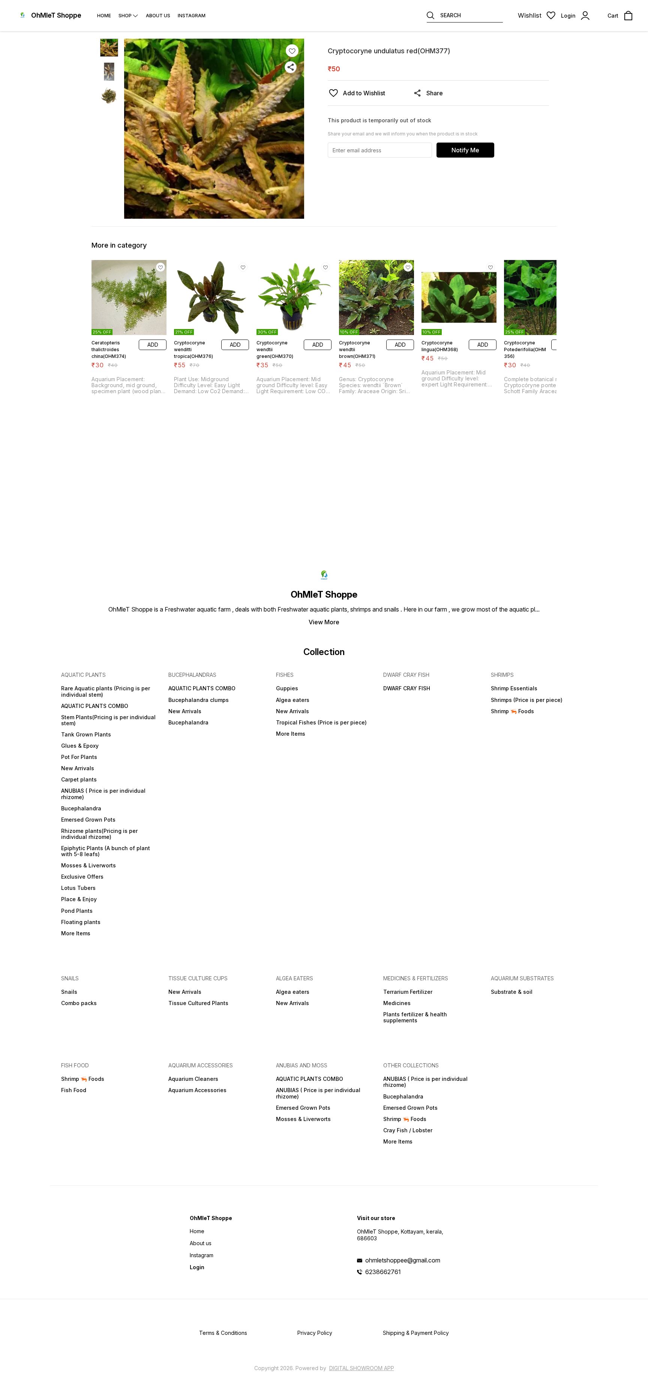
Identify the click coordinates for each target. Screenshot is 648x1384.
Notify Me (465, 150)
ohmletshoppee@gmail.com (402, 1260)
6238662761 (383, 1271)
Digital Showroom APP (361, 1368)
